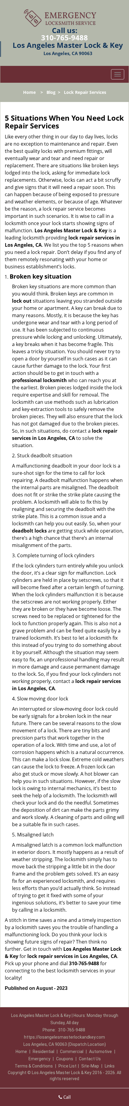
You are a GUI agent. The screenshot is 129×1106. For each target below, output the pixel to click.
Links (110, 1066)
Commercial (71, 1051)
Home (29, 92)
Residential (43, 1051)
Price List (67, 1066)
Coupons (64, 1058)
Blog (51, 92)
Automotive (100, 1051)
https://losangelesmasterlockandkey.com (64, 1037)
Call (66, 1097)
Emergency (39, 1058)
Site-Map (90, 1066)
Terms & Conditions (34, 1066)
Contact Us (90, 1058)
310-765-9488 (64, 37)
